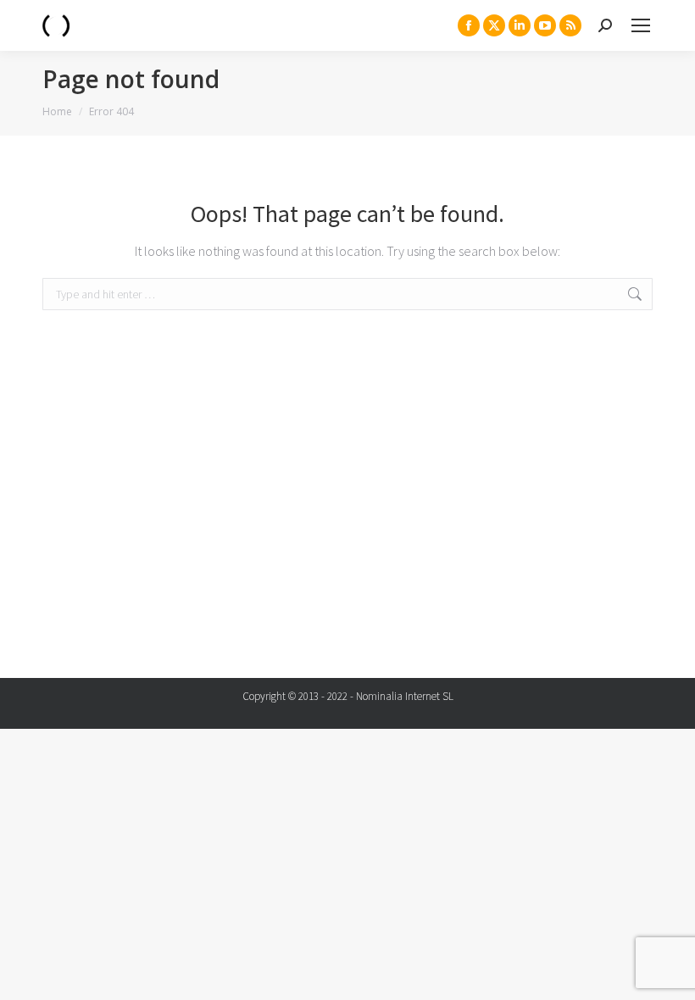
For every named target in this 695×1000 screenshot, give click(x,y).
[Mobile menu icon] (641, 25)
